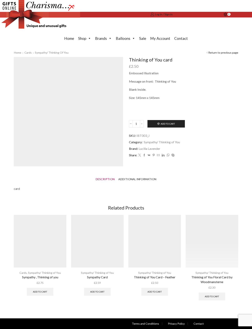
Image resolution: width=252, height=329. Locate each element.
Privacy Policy (176, 323)
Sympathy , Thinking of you (40, 277)
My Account (160, 38)
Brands (101, 38)
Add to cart (168, 123)
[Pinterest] (153, 155)
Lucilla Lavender (149, 148)
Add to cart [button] (40, 291)
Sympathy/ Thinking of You (52, 52)
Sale (142, 38)
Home (69, 38)
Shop (82, 38)
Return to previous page (223, 52)
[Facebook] (144, 155)
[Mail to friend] (158, 155)
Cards (28, 52)
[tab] (105, 179)
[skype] (172, 155)
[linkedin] (163, 155)
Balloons (123, 38)
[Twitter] (139, 155)
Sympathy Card (97, 277)
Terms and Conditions (145, 323)
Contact (181, 38)
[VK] (149, 155)
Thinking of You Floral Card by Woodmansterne (212, 279)
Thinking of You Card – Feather (154, 277)
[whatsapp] (168, 155)
